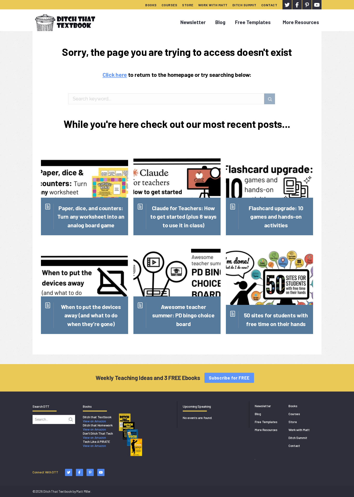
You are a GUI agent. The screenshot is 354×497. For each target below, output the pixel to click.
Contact (269, 5)
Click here (115, 74)
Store (187, 5)
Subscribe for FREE (229, 377)
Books (151, 5)
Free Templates (253, 22)
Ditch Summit (244, 5)
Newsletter (193, 22)
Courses (169, 5)
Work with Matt (213, 5)
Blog (220, 22)
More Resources (301, 22)
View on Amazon (94, 421)
